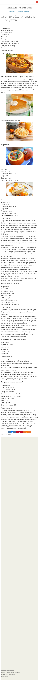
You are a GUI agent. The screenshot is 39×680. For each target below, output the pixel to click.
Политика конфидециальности (8, 674)
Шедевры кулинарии (19, 7)
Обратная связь (4, 676)
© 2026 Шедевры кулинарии (7, 670)
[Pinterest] (19, 432)
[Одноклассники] (27, 432)
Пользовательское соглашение (13, 672)
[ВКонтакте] (12, 432)
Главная (12, 11)
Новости (20, 11)
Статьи (26, 11)
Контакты (3, 672)
